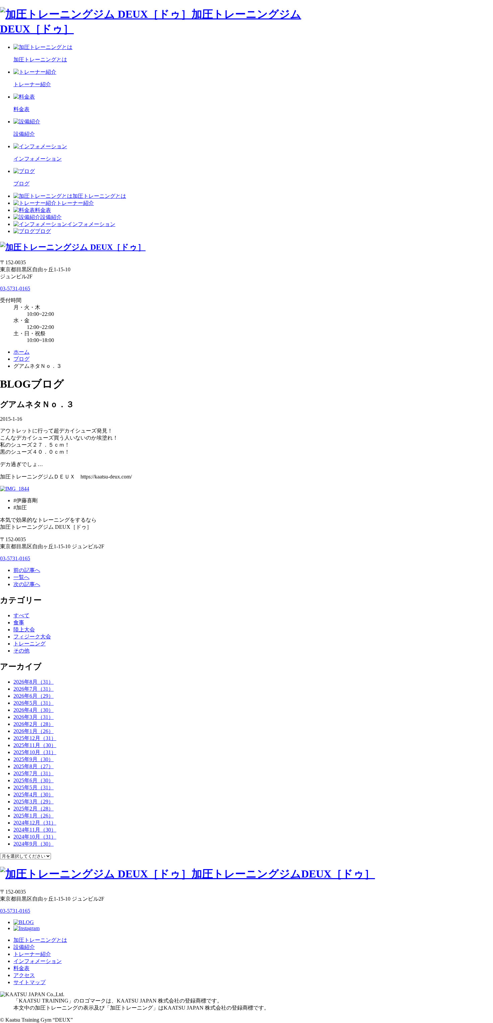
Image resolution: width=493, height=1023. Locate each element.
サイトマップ (29, 982)
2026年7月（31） (33, 689)
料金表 (43, 210)
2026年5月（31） (33, 703)
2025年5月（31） (33, 787)
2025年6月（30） (33, 780)
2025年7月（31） (33, 773)
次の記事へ (26, 584)
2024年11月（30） (34, 830)
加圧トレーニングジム (283, 874)
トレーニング (29, 643)
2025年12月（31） (34, 738)
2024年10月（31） (34, 837)
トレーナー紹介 (75, 203)
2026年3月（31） (33, 717)
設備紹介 (51, 217)
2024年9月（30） (33, 844)
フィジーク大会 (32, 636)
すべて (21, 615)
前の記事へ (26, 570)
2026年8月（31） (33, 682)
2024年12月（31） (34, 823)
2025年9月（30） (33, 759)
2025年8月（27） (33, 766)
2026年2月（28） (33, 724)
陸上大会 (24, 629)
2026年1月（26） (33, 731)
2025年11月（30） (34, 745)
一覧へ (21, 577)
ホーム (21, 352)
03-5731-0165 (15, 288)
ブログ (43, 231)
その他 (21, 650)
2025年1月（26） (33, 815)
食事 (18, 622)
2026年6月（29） (33, 696)
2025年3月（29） (33, 801)
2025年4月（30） (33, 794)
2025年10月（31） (34, 752)
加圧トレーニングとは (99, 196)
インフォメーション (91, 224)
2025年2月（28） (33, 808)
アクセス (24, 975)
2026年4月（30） (33, 710)
